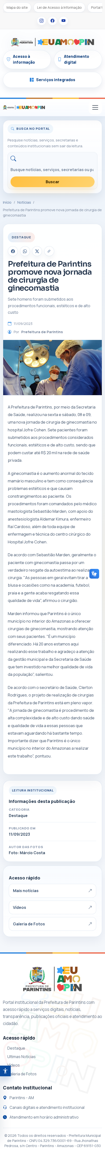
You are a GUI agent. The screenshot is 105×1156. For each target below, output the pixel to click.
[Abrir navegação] (95, 107)
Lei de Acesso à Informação (59, 7)
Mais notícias (26, 890)
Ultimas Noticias (21, 1056)
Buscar (52, 181)
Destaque (16, 1048)
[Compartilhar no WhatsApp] (25, 251)
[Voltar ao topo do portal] (24, 107)
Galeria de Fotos (29, 924)
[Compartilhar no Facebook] (13, 251)
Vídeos (19, 907)
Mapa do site (17, 7)
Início (7, 202)
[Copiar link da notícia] (49, 251)
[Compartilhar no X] (37, 251)
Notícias (24, 202)
